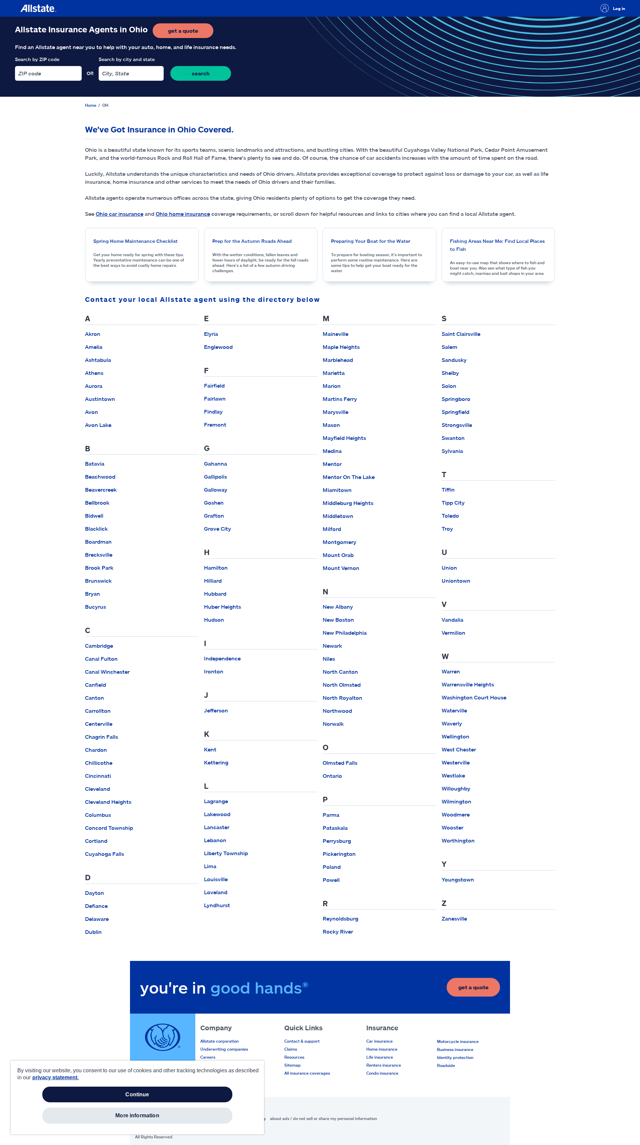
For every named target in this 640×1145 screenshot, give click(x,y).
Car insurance (379, 1041)
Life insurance (379, 1057)
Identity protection (455, 1057)
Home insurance (381, 1049)
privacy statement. (55, 1077)
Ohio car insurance (119, 213)
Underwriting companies (224, 1049)
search (201, 73)
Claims (290, 1049)
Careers (207, 1057)
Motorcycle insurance (458, 1041)
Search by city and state (127, 59)
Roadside (446, 1065)
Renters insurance (383, 1065)
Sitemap (292, 1065)
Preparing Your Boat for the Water (370, 241)
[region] (137, 1097)
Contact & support (302, 1041)
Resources (294, 1057)
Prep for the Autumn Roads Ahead (252, 241)
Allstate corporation (219, 1041)
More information (137, 1115)
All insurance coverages (307, 1073)
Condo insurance (382, 1073)
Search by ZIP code (37, 59)
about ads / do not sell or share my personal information (323, 1118)
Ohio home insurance (183, 213)
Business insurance (455, 1049)
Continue (137, 1094)
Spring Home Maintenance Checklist (135, 241)
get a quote (190, 32)
